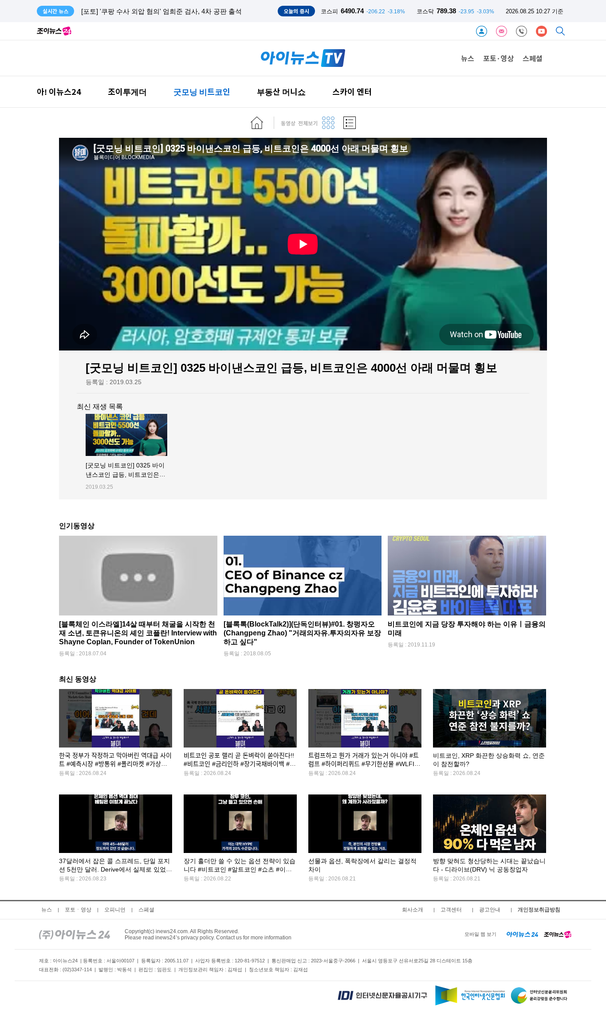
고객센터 (451, 910)
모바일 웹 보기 (480, 934)
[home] (257, 123)
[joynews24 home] (557, 934)
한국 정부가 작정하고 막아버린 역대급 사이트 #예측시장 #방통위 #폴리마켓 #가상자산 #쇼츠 (115, 764)
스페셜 (533, 58)
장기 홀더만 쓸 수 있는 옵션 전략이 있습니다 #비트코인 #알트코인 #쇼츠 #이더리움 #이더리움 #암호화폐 (239, 869)
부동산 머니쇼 (281, 91)
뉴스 (467, 58)
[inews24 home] (74, 934)
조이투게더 (127, 91)
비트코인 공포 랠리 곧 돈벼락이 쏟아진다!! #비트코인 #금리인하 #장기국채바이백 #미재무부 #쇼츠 (239, 764)
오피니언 (115, 910)
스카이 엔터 (352, 91)
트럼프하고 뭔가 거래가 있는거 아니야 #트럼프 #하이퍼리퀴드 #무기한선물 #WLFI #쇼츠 (364, 764)
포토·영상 (498, 58)
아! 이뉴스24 (59, 91)
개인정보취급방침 (539, 910)
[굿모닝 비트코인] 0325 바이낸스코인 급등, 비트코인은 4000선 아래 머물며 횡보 (125, 475)
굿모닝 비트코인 (201, 91)
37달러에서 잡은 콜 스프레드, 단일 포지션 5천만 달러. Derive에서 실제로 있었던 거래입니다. (115, 869)
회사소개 (412, 910)
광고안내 (489, 910)
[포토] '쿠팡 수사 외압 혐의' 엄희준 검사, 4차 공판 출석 (161, 11)
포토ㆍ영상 (78, 910)
